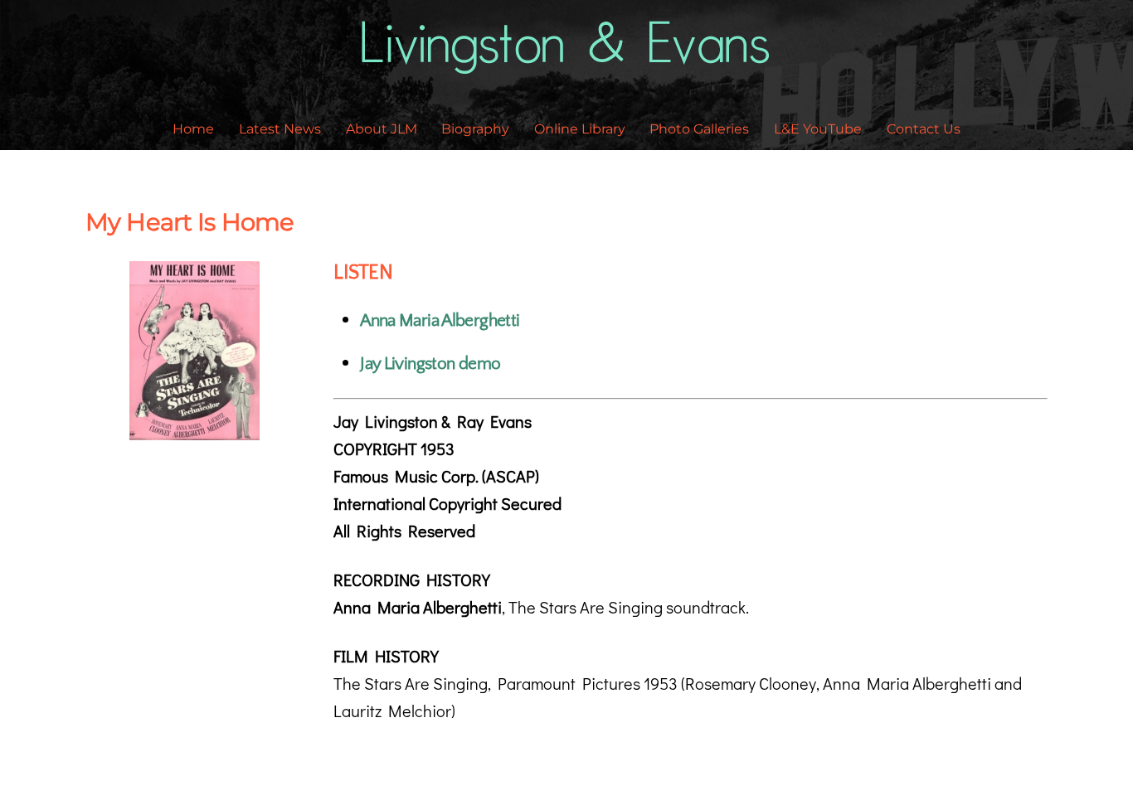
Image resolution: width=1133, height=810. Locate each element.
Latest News (280, 129)
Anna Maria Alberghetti (439, 320)
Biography (475, 129)
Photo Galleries (699, 129)
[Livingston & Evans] (567, 63)
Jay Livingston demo (430, 363)
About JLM (381, 129)
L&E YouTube (818, 129)
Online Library (579, 129)
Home (193, 129)
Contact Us (923, 129)
